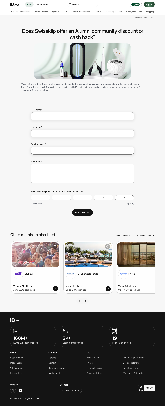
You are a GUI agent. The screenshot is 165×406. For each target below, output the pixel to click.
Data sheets (16, 363)
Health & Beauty (41, 12)
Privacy (90, 363)
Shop (29, 4)
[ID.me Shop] (16, 4)
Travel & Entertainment (81, 12)
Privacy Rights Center (133, 357)
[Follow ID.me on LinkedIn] (20, 390)
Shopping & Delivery (154, 12)
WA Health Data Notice (134, 373)
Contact (52, 363)
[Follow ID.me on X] (13, 390)
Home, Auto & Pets (134, 12)
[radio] (40, 197)
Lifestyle (97, 12)
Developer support (57, 368)
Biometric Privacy (95, 373)
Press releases (17, 373)
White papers (16, 368)
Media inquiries (55, 373)
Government (43, 4)
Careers (52, 357)
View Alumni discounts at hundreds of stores (135, 235)
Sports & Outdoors (59, 12)
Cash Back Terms (131, 368)
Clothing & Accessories (20, 12)
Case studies (16, 357)
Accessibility (93, 357)
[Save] (55, 246)
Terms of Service (95, 368)
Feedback (36, 161)
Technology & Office (114, 12)
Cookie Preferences (132, 363)
